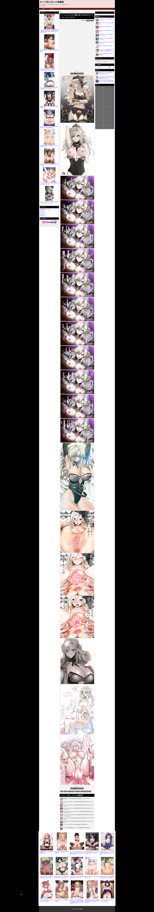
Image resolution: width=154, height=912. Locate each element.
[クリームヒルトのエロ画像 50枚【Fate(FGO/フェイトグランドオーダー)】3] (77, 199)
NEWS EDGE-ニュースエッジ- (45, 209)
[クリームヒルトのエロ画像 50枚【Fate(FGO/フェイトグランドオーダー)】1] (77, 122)
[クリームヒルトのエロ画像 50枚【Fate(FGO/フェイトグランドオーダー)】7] (77, 296)
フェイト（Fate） (90, 20)
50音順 (43, 8)
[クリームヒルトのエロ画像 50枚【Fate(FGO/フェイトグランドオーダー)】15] (77, 552)
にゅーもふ (42, 211)
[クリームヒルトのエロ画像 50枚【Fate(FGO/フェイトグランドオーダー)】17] (77, 637)
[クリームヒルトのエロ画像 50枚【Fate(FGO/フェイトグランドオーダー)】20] (77, 784)
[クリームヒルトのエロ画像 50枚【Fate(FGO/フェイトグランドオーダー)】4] (77, 223)
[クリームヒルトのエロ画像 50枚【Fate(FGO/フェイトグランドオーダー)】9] (77, 345)
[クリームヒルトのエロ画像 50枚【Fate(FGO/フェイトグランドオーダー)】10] (77, 369)
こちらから (109, 60)
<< (71, 73)
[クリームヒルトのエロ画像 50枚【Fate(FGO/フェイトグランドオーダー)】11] (77, 393)
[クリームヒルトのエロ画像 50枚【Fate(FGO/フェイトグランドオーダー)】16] (77, 595)
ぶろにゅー (42, 214)
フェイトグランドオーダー (85, 791)
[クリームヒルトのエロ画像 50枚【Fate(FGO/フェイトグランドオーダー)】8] (77, 320)
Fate (62, 791)
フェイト (77, 791)
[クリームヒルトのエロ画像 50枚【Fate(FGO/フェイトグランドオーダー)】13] (77, 442)
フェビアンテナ (43, 213)
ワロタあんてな (43, 215)
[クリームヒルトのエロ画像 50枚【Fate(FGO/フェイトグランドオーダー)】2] (77, 175)
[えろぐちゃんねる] (49, 222)
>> (82, 73)
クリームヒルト (71, 791)
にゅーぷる (42, 210)
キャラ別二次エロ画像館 (52, 2)
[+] (112, 87)
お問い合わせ (52, 8)
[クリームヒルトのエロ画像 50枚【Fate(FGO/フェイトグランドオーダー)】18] (77, 683)
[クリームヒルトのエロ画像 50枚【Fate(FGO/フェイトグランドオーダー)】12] (77, 417)
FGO (65, 791)
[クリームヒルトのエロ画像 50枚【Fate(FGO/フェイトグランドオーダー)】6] (77, 272)
